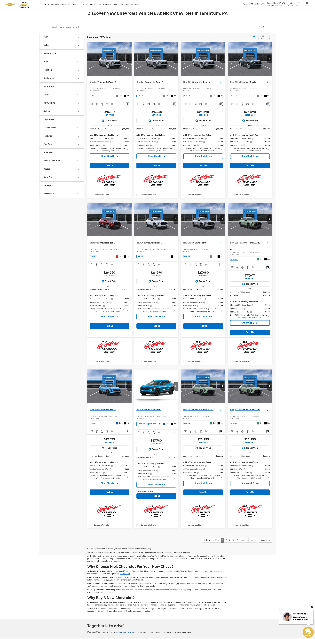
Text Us (109, 165)
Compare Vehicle (101, 195)
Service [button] (76, 4)
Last (252, 540)
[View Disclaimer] (112, 104)
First (208, 540)
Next (244, 540)
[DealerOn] (93, 632)
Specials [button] (93, 4)
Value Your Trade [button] (131, 4)
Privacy (132, 632)
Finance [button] (84, 4)
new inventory (125, 574)
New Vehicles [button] (53, 4)
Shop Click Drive (109, 156)
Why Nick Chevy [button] (105, 4)
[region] (109, 140)
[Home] (45, 4)
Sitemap (126, 632)
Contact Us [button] (118, 4)
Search (261, 27)
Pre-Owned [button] (65, 4)
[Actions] (127, 82)
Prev (217, 540)
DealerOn (119, 632)
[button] (129, 59)
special (214, 577)
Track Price (111, 121)
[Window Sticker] (127, 104)
